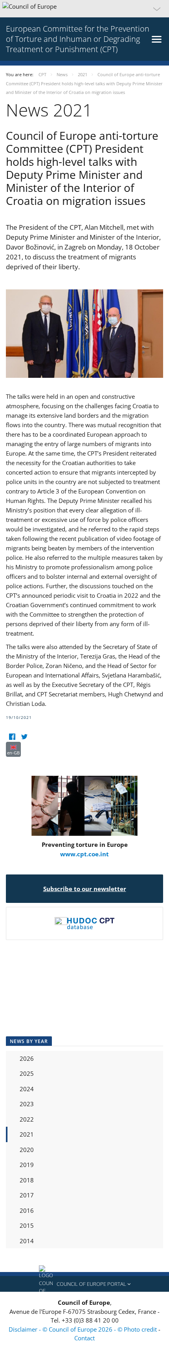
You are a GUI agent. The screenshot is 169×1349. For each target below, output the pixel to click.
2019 (27, 1165)
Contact (84, 1338)
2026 (27, 1058)
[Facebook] (12, 737)
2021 (27, 1134)
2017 (27, 1195)
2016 (27, 1210)
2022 (27, 1119)
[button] (84, 8)
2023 (27, 1104)
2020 (27, 1150)
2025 (27, 1073)
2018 (27, 1180)
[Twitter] (24, 737)
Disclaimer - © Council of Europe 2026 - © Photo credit (83, 1329)
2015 (27, 1225)
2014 (27, 1241)
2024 (27, 1089)
